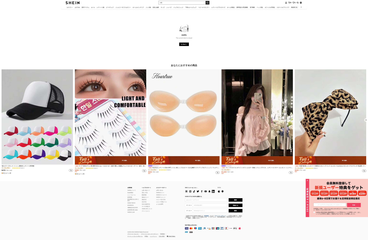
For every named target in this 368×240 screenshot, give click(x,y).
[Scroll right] (301, 7)
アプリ (219, 187)
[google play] (222, 192)
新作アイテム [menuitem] (85, 7)
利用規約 (206, 216)
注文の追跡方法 (146, 204)
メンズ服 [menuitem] (148, 7)
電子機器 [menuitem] (252, 7)
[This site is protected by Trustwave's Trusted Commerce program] (186, 232)
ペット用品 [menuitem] (260, 7)
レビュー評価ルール (161, 202)
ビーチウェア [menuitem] (110, 7)
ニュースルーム (131, 195)
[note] (7, 173)
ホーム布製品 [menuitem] (231, 7)
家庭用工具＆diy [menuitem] (295, 7)
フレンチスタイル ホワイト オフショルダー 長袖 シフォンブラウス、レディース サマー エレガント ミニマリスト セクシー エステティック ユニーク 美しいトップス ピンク (257, 167)
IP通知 (146, 236)
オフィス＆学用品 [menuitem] (270, 7)
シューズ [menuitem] (168, 7)
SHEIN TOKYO (131, 203)
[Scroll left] (298, 7)
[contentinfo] (213, 228)
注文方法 (144, 202)
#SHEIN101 (130, 205)
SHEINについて (131, 190)
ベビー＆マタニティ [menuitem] (204, 7)
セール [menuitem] (93, 7)
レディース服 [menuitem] (100, 7)
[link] (289, 2)
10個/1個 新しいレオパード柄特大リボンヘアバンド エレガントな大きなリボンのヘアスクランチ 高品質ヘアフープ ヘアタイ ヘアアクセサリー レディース (330, 166)
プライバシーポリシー (220, 216)
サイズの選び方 (146, 206)
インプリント (153, 236)
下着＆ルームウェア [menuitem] (190, 7)
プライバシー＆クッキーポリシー (149, 234)
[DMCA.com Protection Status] (191, 232)
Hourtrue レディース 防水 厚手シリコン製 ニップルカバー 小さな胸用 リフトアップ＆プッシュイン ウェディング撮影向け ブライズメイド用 (184, 167)
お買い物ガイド (146, 190)
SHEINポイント (160, 192)
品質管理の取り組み (132, 210)
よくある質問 (159, 204)
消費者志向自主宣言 (132, 207)
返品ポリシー (145, 197)
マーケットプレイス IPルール (135, 236)
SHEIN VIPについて (147, 208)
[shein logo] (73, 2)
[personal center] (286, 3)
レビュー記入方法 (160, 199)
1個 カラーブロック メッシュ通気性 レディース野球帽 (18, 166)
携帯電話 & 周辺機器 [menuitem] (242, 7)
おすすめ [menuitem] (77, 7)
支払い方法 (145, 192)
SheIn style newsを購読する (193, 196)
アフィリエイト (146, 211)
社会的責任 (130, 192)
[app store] (219, 192)
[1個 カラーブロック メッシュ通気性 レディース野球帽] (37, 117)
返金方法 (144, 199)
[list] (200, 191)
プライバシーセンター (133, 234)
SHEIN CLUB (130, 212)
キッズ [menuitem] (163, 7)
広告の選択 (162, 236)
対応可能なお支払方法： (191, 225)
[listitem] (37, 121)
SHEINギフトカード (161, 195)
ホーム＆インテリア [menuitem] (138, 7)
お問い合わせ (159, 190)
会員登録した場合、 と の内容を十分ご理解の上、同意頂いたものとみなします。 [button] (336, 209)
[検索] (207, 3)
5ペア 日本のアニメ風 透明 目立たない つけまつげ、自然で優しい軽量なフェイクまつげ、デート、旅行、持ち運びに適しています (110, 166)
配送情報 (144, 195)
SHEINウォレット (161, 197)
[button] (297, 3)
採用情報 (129, 197)
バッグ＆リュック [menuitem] (178, 7)
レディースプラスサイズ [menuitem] (218, 7)
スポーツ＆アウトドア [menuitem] (283, 7)
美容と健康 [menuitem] (156, 7)
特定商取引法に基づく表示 (133, 200)
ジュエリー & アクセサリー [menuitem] (123, 7)
